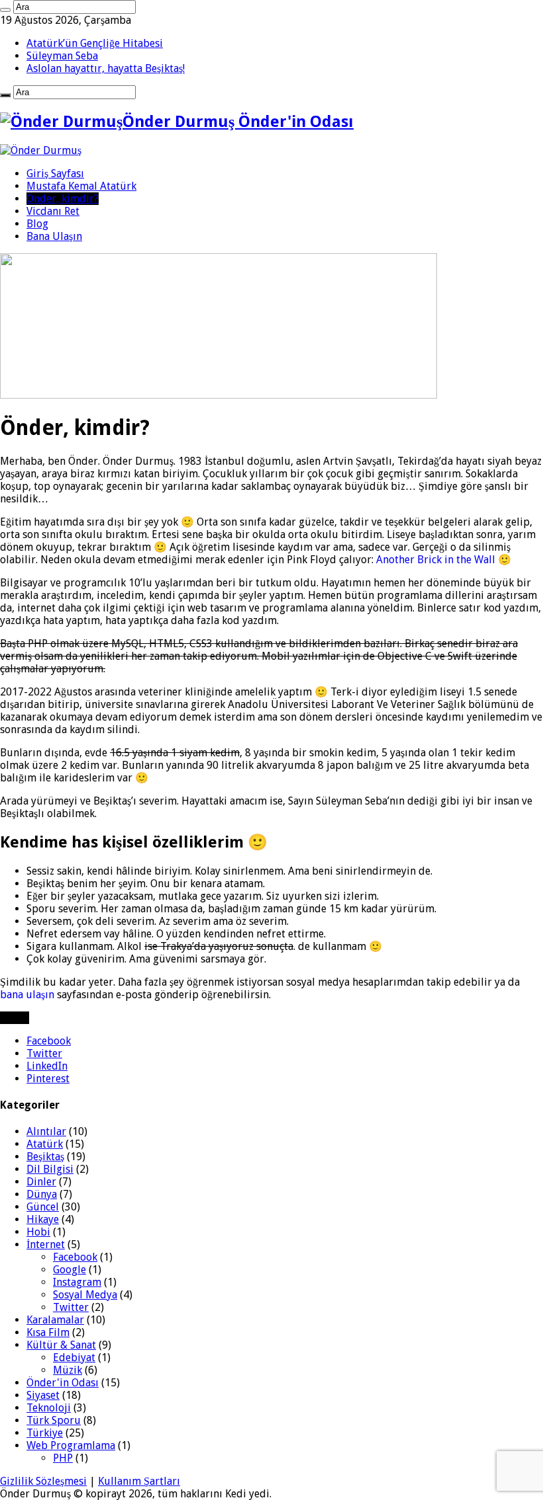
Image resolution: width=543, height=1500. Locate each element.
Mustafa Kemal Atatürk (81, 186)
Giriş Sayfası (55, 173)
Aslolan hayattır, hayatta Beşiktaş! (105, 68)
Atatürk (44, 1144)
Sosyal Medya (85, 1294)
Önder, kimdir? (62, 198)
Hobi (38, 1232)
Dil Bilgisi (50, 1169)
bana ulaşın (27, 994)
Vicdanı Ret (52, 211)
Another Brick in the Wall (435, 559)
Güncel (42, 1207)
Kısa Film (48, 1332)
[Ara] (5, 10)
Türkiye (44, 1433)
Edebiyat (74, 1357)
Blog (37, 223)
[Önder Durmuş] (40, 150)
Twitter (71, 1307)
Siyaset (43, 1395)
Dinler (41, 1181)
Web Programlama (70, 1445)
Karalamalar (55, 1320)
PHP (63, 1458)
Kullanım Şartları (139, 1481)
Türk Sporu (53, 1420)
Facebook (75, 1257)
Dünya (41, 1194)
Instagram (77, 1282)
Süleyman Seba (62, 56)
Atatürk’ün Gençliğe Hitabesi (94, 43)
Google (69, 1269)
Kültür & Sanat (61, 1345)
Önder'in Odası (62, 1382)
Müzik (67, 1370)
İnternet (45, 1244)
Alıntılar (46, 1131)
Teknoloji (48, 1407)
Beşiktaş (45, 1156)
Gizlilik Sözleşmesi (43, 1481)
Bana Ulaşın (54, 236)
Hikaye (42, 1219)
